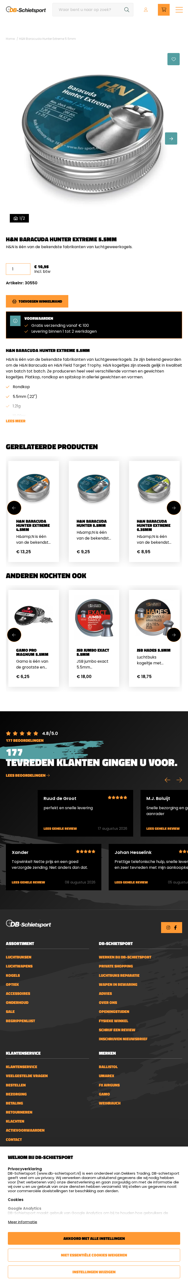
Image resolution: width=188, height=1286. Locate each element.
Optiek (12, 984)
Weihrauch (109, 1103)
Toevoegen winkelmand (40, 301)
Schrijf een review (117, 1030)
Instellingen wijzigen (94, 1272)
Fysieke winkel (113, 1021)
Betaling (14, 1103)
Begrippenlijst (20, 1021)
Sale (10, 1011)
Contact (14, 1139)
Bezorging (16, 1094)
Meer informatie (22, 1221)
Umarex (106, 1075)
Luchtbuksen (18, 957)
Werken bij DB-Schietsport (125, 957)
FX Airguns (109, 1085)
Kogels (13, 975)
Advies (105, 993)
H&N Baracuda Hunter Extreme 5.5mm (47, 39)
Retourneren (19, 1112)
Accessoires (18, 993)
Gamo (104, 1094)
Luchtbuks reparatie (119, 975)
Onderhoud (17, 1002)
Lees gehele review (60, 829)
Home (10, 39)
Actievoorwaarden (25, 1130)
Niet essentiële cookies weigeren (94, 1255)
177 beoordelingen (25, 740)
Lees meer (15, 421)
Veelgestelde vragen (27, 1075)
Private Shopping (116, 966)
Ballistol (108, 1066)
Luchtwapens (19, 966)
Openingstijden (114, 1011)
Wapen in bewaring (118, 984)
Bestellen (16, 1085)
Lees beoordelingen (26, 775)
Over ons (108, 1002)
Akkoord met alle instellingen (94, 1238)
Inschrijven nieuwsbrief (123, 1039)
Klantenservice (21, 1066)
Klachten (15, 1121)
